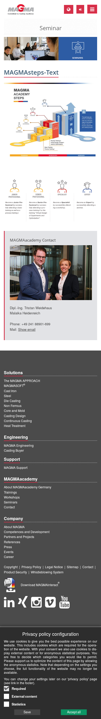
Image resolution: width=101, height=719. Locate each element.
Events (8, 551)
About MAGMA (14, 526)
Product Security (15, 572)
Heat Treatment (14, 425)
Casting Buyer (14, 450)
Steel (7, 395)
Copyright (11, 567)
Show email (26, 329)
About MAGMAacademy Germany (27, 487)
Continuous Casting (18, 420)
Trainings (10, 492)
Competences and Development (26, 531)
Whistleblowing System (47, 572)
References (12, 542)
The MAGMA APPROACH (22, 380)
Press (8, 547)
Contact (9, 507)
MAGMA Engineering (19, 445)
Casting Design (15, 415)
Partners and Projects (19, 536)
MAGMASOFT (14, 385)
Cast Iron (10, 390)
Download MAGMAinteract (40, 584)
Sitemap (72, 567)
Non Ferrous (12, 405)
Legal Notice (54, 567)
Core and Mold (14, 410)
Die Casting (12, 400)
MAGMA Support (15, 467)
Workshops (12, 497)
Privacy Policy (31, 567)
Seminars (10, 502)
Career (9, 556)
